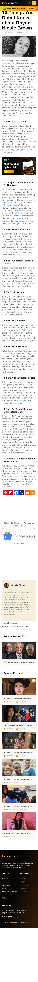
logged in (13, 678)
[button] (34, 3)
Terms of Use (25, 939)
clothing (6, 361)
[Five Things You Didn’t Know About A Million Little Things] (19, 766)
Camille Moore (8, 33)
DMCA (23, 936)
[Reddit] (27, 545)
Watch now (31, 8)
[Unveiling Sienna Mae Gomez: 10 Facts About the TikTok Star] (19, 873)
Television (5, 933)
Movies (4, 936)
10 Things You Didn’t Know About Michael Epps (20, 805)
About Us (24, 942)
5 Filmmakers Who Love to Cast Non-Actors (19, 714)
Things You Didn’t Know (10, 946)
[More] (32, 545)
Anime (4, 942)
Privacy (23, 933)
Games (4, 949)
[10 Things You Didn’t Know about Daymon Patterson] (19, 846)
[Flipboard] (10, 545)
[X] (21, 545)
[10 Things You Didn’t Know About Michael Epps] (19, 793)
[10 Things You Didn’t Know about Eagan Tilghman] (19, 739)
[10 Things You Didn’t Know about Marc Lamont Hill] (19, 820)
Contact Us (24, 946)
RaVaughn (7, 444)
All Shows (5, 952)
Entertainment (6, 939)
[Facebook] (16, 545)
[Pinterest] (5, 545)
